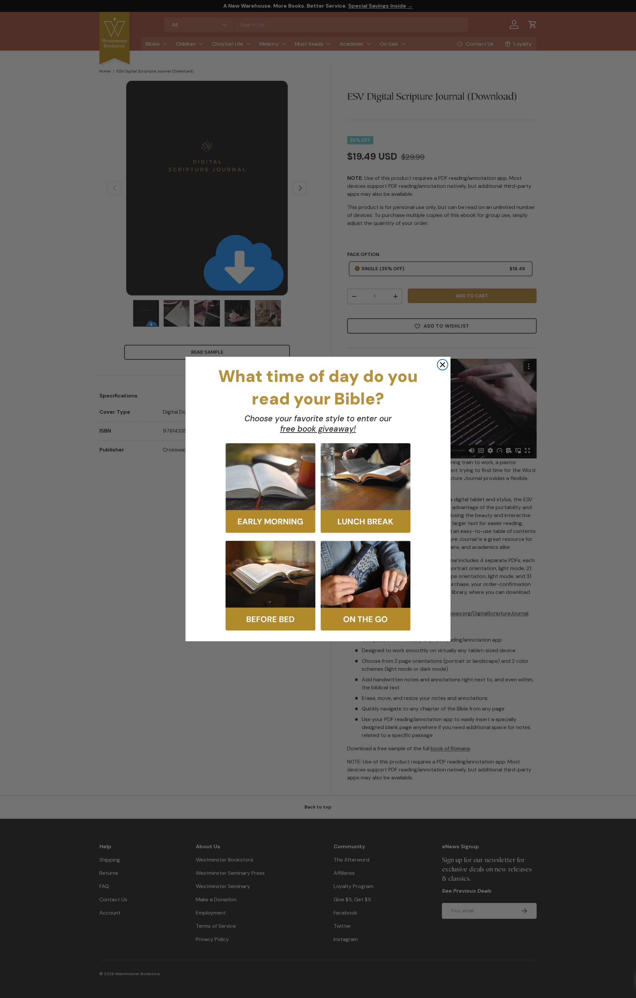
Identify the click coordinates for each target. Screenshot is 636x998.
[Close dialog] (442, 364)
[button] (270, 488)
